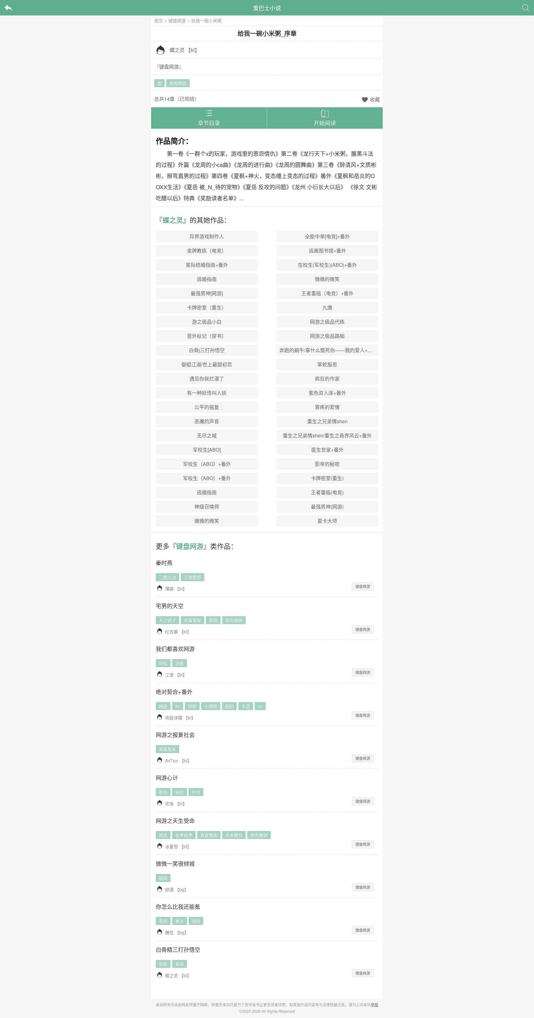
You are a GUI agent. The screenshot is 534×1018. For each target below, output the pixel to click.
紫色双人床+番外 (327, 392)
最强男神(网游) (327, 506)
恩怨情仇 (178, 83)
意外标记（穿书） (207, 335)
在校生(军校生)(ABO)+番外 (327, 264)
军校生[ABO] (207, 449)
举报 (374, 1004)
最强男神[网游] (207, 293)
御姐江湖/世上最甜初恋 (206, 364)
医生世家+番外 (327, 449)
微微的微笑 (327, 279)
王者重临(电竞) (327, 492)
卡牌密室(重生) (327, 478)
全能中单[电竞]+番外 (327, 236)
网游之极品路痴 (327, 335)
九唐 (327, 307)
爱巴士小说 (267, 8)
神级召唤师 (206, 506)
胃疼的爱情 (327, 407)
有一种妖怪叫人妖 (207, 392)
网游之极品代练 (327, 321)
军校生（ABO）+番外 (207, 463)
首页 (158, 20)
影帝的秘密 (327, 463)
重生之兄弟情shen (327, 421)
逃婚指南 (207, 279)
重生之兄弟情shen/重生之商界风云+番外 (327, 435)
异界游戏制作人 (206, 236)
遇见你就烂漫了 (206, 378)
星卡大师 (327, 520)
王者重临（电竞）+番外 (327, 293)
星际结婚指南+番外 (207, 264)
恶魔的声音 (206, 421)
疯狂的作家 (327, 378)
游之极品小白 (207, 321)
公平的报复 (206, 407)
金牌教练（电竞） (207, 250)
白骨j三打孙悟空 (207, 350)
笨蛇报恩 (327, 364)
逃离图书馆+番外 (327, 250)
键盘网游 (177, 20)
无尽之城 (207, 435)
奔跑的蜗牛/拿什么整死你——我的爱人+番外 (328, 350)
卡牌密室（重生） (207, 307)
